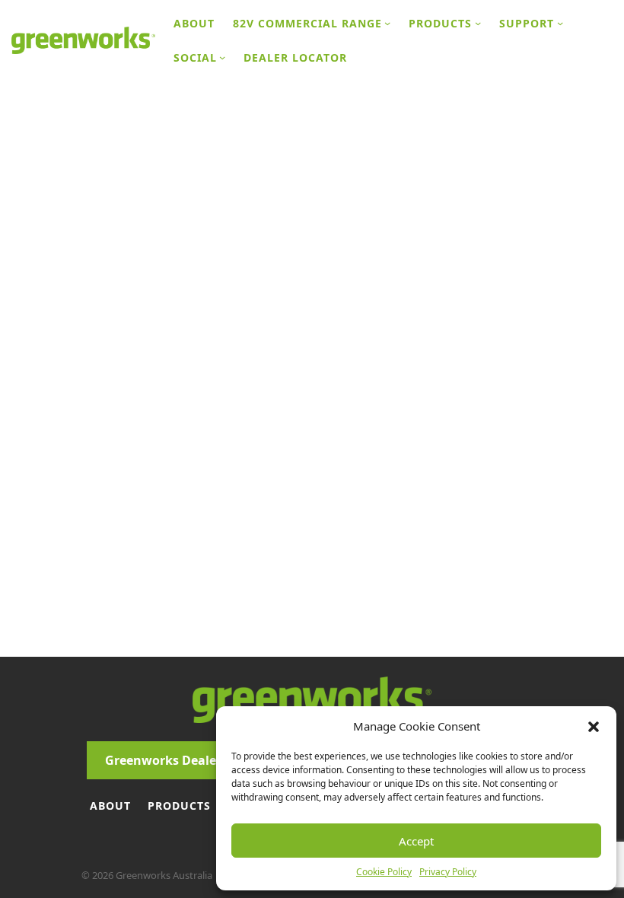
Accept (416, 841)
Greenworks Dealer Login (182, 760)
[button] (593, 726)
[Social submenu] (222, 57)
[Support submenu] (560, 23)
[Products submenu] (478, 23)
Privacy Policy (447, 871)
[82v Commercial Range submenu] (387, 23)
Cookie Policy (384, 871)
